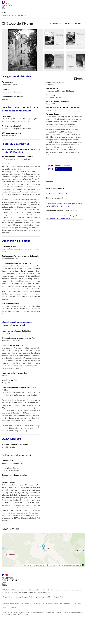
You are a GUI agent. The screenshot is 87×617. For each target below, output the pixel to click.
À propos (37, 604)
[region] (43, 550)
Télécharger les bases (51, 604)
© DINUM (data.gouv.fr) (39, 565)
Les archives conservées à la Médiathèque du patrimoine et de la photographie (62, 217)
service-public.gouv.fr (22, 597)
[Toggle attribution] (83, 565)
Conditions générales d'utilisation (40, 612)
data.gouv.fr (57, 597)
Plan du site (14, 607)
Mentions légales (7, 612)
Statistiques (66, 604)
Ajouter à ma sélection (76, 23)
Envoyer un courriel (63, 169)
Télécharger (57, 23)
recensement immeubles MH (13, 463)
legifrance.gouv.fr (41, 597)
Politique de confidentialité (21, 612)
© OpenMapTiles (53, 565)
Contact (26, 604)
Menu (84, 3)
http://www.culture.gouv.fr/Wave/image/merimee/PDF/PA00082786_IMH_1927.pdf (64, 204)
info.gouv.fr (6, 597)
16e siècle (17, 152)
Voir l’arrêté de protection (55, 194)
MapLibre (26, 565)
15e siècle (5, 152)
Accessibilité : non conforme (10, 604)
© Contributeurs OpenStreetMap (70, 565)
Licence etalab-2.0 (13, 614)
